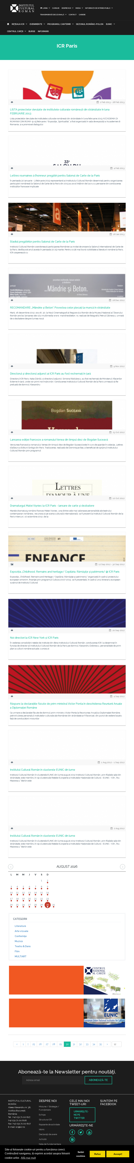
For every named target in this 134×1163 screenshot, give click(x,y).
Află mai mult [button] (28, 1157)
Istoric (42, 1129)
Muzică (19, 941)
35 (100, 1044)
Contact (72, 15)
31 (74, 1044)
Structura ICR (45, 1119)
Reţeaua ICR (18, 24)
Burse (32, 31)
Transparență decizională (52, 15)
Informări (43, 31)
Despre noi (66, 8)
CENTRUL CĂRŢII (15, 31)
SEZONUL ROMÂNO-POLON (89, 24)
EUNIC (109, 24)
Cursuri (55, 8)
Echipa (42, 1114)
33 (87, 1044)
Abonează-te (98, 1080)
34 (93, 1044)
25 (33, 1044)
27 (47, 1044)
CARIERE (82, 15)
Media (78, 8)
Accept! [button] (118, 1154)
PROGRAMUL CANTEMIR (59, 24)
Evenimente (36, 24)
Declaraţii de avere (48, 1134)
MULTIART (20, 956)
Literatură (20, 926)
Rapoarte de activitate (49, 1124)
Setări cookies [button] (80, 1154)
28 (53, 1044)
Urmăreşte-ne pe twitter (81, 1114)
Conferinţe (21, 936)
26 (40, 1044)
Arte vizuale (21, 931)
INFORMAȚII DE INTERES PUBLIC (97, 8)
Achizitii (43, 1139)
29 (60, 1044)
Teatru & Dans (23, 946)
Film (17, 951)
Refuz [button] (97, 1154)
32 (80, 1044)
